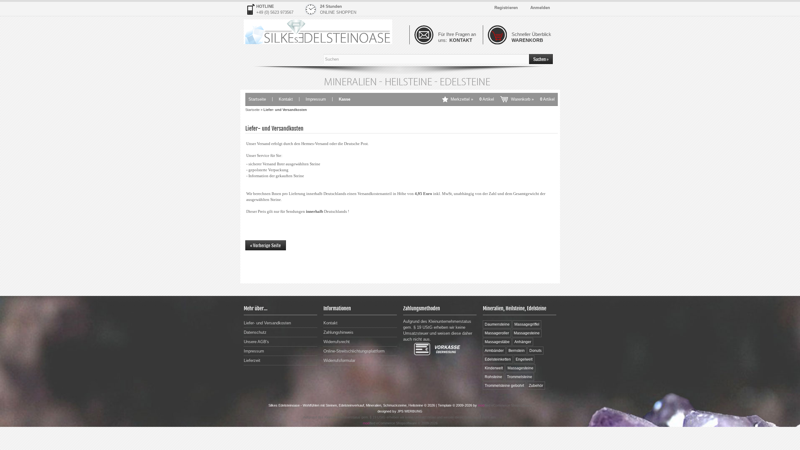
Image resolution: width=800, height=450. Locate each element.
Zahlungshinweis (338, 332)
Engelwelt (524, 359)
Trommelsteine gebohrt (504, 385)
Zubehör (536, 385)
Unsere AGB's (256, 341)
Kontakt (286, 99)
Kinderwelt (494, 368)
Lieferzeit (252, 360)
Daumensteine (497, 324)
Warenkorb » (533, 99)
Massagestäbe (497, 342)
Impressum (316, 99)
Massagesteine (527, 333)
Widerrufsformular (339, 360)
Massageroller (497, 333)
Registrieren (506, 7)
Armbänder (494, 350)
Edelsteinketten (498, 359)
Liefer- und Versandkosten (267, 323)
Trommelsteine (519, 377)
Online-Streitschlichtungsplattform (354, 351)
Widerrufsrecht (336, 341)
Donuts (535, 350)
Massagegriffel (526, 324)
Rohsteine (493, 377)
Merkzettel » (472, 99)
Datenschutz (255, 332)
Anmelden (540, 7)
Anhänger (522, 342)
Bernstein (516, 350)
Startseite (257, 99)
